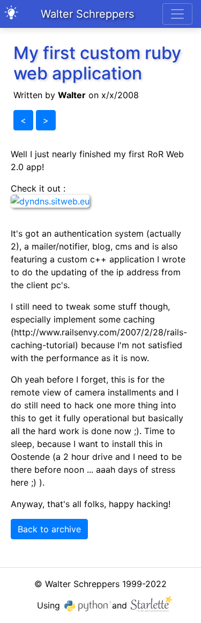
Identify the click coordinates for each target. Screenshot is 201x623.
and (121, 605)
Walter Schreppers (87, 14)
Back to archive (49, 529)
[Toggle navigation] (177, 14)
